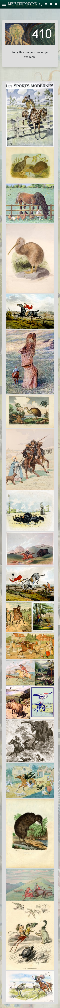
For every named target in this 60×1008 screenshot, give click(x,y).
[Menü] (4, 4)
